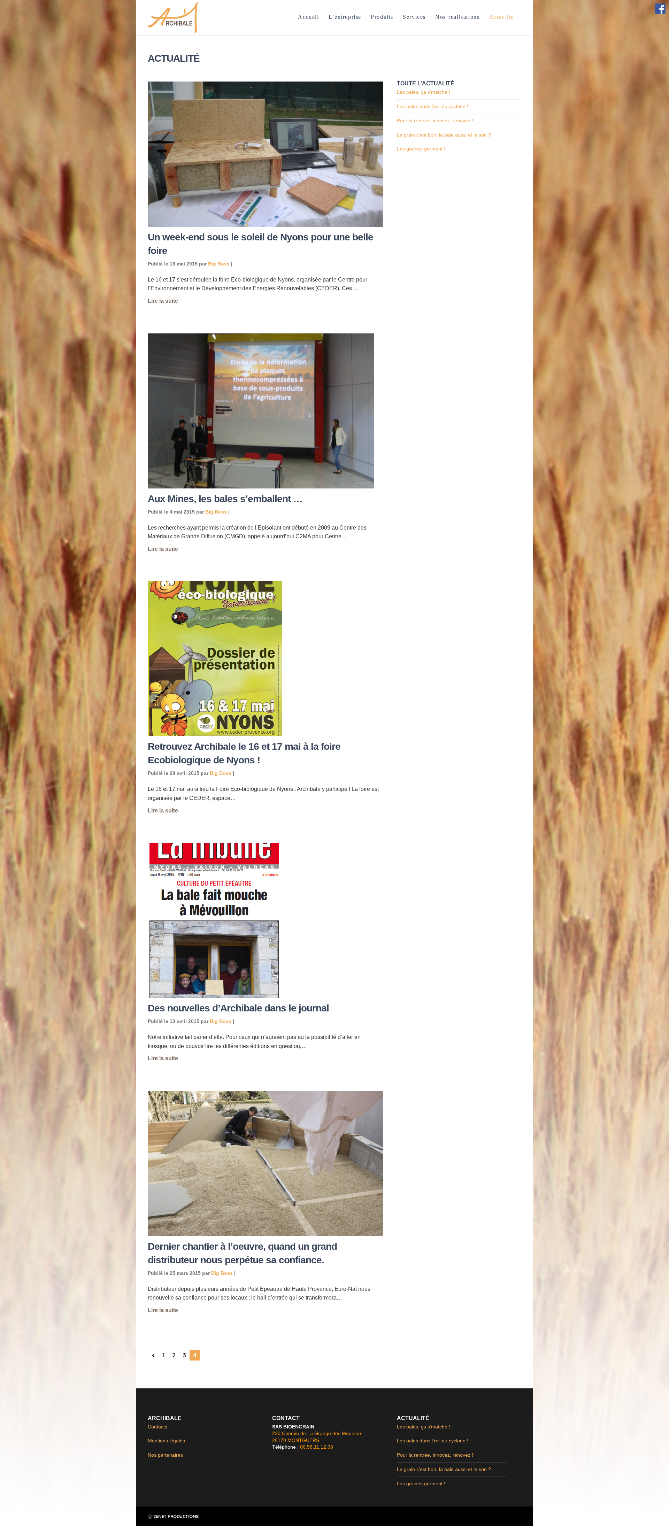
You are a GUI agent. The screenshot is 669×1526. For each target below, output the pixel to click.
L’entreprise (345, 17)
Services (414, 17)
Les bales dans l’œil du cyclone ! (432, 106)
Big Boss (219, 264)
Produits (382, 17)
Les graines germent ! (421, 149)
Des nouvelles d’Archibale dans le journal (238, 1008)
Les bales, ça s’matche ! (423, 92)
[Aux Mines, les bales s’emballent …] (265, 410)
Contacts (157, 1426)
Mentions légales (166, 1440)
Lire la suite (163, 301)
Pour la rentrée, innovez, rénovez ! (435, 120)
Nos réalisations (457, 17)
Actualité (501, 17)
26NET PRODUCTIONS (176, 1516)
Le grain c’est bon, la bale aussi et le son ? (444, 135)
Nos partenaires (165, 1455)
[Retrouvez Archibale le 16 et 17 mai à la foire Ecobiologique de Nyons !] (265, 658)
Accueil (308, 17)
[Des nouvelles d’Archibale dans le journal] (265, 920)
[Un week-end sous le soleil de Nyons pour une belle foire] (265, 154)
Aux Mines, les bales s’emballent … (225, 498)
